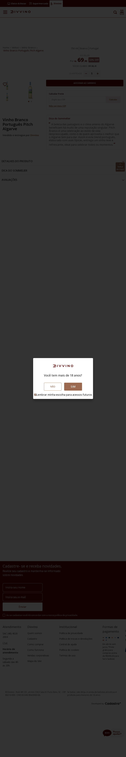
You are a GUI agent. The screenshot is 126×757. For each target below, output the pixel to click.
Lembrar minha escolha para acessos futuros (64, 394)
